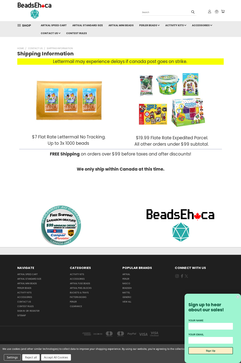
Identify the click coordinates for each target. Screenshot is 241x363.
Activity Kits (174, 25)
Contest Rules (76, 33)
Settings (12, 357)
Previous (231, 352)
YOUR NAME (195, 320)
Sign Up (210, 350)
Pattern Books (78, 297)
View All (126, 301)
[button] (180, 225)
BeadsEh (127, 287)
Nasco (126, 283)
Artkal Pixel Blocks (81, 287)
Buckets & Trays (79, 292)
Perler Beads (148, 25)
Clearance (76, 306)
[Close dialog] (238, 297)
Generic (126, 297)
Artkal (126, 274)
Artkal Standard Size (87, 25)
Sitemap (21, 315)
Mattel (126, 292)
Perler (73, 301)
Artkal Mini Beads (121, 25)
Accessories (201, 25)
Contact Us (49, 33)
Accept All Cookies (56, 357)
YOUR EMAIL (196, 334)
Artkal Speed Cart (54, 25)
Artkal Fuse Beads (80, 283)
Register (35, 310)
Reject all (31, 357)
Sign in (21, 310)
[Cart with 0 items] (223, 11)
